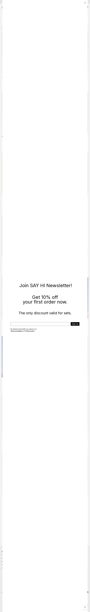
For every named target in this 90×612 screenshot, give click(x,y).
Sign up (75, 324)
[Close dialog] (85, 2)
